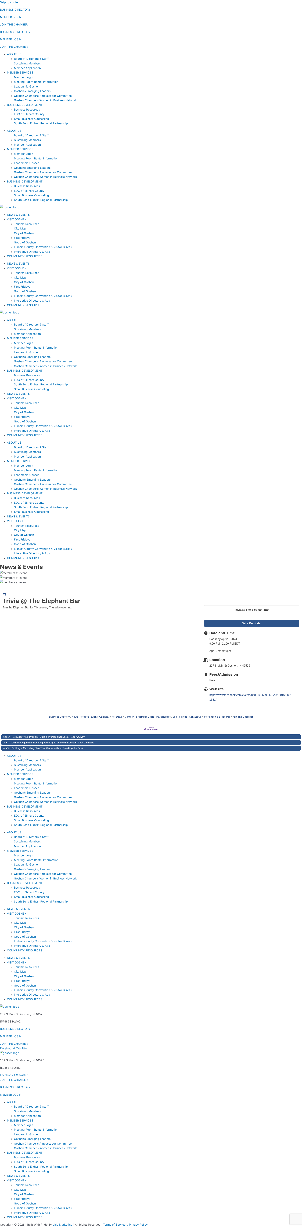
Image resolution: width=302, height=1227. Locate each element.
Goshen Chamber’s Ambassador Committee (43, 95)
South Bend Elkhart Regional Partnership (41, 123)
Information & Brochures (216, 716)
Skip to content (10, 2)
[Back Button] (4, 594)
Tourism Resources (26, 224)
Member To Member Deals (139, 716)
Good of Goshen (25, 242)
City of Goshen (24, 233)
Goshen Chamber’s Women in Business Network (45, 100)
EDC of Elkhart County (29, 114)
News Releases (80, 716)
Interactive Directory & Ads (32, 251)
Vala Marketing (62, 1224)
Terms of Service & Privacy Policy (125, 1224)
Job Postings (180, 716)
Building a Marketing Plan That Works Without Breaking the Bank (47, 748)
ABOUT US (14, 54)
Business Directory (59, 716)
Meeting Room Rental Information (36, 81)
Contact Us (195, 716)
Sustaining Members (27, 63)
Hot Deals (117, 716)
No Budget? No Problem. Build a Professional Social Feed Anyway (48, 736)
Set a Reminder (251, 623)
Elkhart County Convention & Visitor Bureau (43, 247)
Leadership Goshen (26, 86)
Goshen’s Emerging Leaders (32, 91)
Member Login (23, 77)
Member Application (27, 68)
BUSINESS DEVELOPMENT (24, 105)
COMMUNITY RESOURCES (24, 256)
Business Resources (27, 109)
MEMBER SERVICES (20, 72)
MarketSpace (163, 716)
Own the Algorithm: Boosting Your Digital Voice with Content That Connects (53, 742)
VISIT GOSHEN (17, 219)
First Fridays (22, 237)
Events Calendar (100, 716)
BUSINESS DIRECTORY (15, 9)
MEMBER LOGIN (10, 17)
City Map (20, 228)
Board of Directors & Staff (31, 58)
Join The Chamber (242, 716)
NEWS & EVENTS (18, 214)
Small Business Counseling (31, 118)
